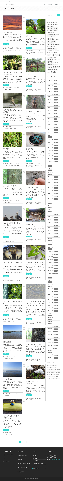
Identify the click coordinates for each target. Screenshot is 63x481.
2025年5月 (52, 116)
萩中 (19, 321)
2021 (57, 8)
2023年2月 (52, 196)
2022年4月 (52, 228)
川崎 (27, 53)
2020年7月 (52, 294)
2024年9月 (52, 139)
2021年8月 (52, 254)
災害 (13, 241)
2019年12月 (51, 314)
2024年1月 (52, 161)
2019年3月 (52, 342)
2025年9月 (52, 105)
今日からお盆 (7, 379)
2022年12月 (51, 202)
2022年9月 (52, 214)
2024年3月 (52, 156)
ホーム (45, 4)
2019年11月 (51, 318)
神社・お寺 (37, 52)
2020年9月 (52, 289)
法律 (6, 241)
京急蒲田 (50, 30)
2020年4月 (52, 302)
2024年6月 (52, 147)
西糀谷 (57, 67)
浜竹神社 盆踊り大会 (22, 455)
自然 (42, 52)
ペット (53, 26)
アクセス (36, 465)
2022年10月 (51, 210)
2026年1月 (52, 94)
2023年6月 (52, 185)
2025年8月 (52, 108)
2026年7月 (52, 80)
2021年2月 (52, 270)
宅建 (49, 46)
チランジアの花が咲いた (23, 467)
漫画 (56, 52)
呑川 (54, 36)
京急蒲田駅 (56, 30)
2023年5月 (52, 188)
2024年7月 (52, 145)
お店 (56, 22)
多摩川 (11, 280)
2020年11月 (51, 281)
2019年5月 (52, 337)
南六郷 (49, 36)
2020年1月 (52, 310)
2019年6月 (52, 334)
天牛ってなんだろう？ (33, 187)
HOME (54, 8)
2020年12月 (51, 276)
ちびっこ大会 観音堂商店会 (24, 463)
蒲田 (50, 67)
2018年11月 (52, 355)
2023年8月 (52, 179)
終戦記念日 (7, 342)
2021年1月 (52, 273)
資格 (49, 72)
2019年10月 (51, 322)
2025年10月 (52, 102)
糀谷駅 (56, 59)
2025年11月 (52, 99)
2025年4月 (52, 119)
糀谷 (4, 51)
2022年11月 (51, 206)
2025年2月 (52, 124)
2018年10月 (52, 357)
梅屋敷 (54, 50)
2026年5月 (52, 83)
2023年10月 (51, 173)
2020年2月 (52, 308)
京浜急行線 (14, 50)
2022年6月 (52, 222)
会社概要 (50, 4)
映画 (34, 399)
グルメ (29, 52)
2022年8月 (52, 217)
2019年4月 (52, 340)
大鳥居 (19, 50)
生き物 (14, 128)
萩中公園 (56, 64)
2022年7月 (52, 219)
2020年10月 (51, 285)
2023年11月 (51, 169)
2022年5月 (52, 225)
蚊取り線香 (30, 149)
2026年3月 (52, 88)
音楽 (10, 89)
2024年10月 (51, 136)
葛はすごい (30, 36)
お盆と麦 (20, 459)
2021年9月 (52, 251)
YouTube (50, 22)
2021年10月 (51, 248)
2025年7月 (52, 110)
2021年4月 (52, 265)
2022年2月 (52, 233)
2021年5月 (52, 262)
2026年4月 (52, 86)
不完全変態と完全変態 (33, 111)
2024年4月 (52, 153)
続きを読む (6, 44)
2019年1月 (52, 348)
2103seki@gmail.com (9, 1)
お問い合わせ (56, 4)
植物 (58, 50)
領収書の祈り (30, 224)
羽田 (50, 62)
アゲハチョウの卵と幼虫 (34, 262)
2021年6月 (52, 259)
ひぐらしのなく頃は (10, 186)
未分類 (58, 372)
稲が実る (6, 149)
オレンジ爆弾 (21, 471)
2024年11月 (52, 132)
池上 (30, 53)
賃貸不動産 (33, 166)
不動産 (11, 48)
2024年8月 (52, 142)
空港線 (55, 57)
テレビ (49, 26)
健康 (58, 34)
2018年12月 (51, 351)
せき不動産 (16, 47)
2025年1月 (52, 127)
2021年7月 (52, 257)
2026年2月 (52, 91)
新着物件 (53, 372)
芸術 (6, 89)
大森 (12, 165)
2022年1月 (52, 236)
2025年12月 (52, 97)
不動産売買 (16, 48)
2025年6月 (52, 113)
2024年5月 (52, 150)
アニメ (31, 399)
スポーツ (12, 319)
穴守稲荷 (50, 57)
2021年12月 (51, 239)
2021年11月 (51, 243)
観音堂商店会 (53, 69)
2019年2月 (52, 345)
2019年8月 (52, 329)
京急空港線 (9, 50)
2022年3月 (52, 230)
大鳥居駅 (57, 44)
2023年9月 (52, 177)
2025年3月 (52, 121)
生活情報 (33, 52)
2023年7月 (52, 182)
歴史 (9, 165)
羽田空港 (56, 62)
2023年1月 (52, 199)
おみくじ (29, 74)
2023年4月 (52, 190)
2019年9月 (52, 326)
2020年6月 (52, 297)
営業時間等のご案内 (38, 463)
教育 (28, 127)
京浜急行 (51, 32)
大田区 (11, 128)
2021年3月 (52, 268)
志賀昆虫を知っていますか (35, 344)
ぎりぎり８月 (7, 32)
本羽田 (50, 50)
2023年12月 (51, 164)
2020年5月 (52, 300)
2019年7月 (52, 331)
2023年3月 (52, 193)
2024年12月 (52, 130)
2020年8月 (52, 291)
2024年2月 (52, 158)
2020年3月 (52, 305)
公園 (6, 128)
